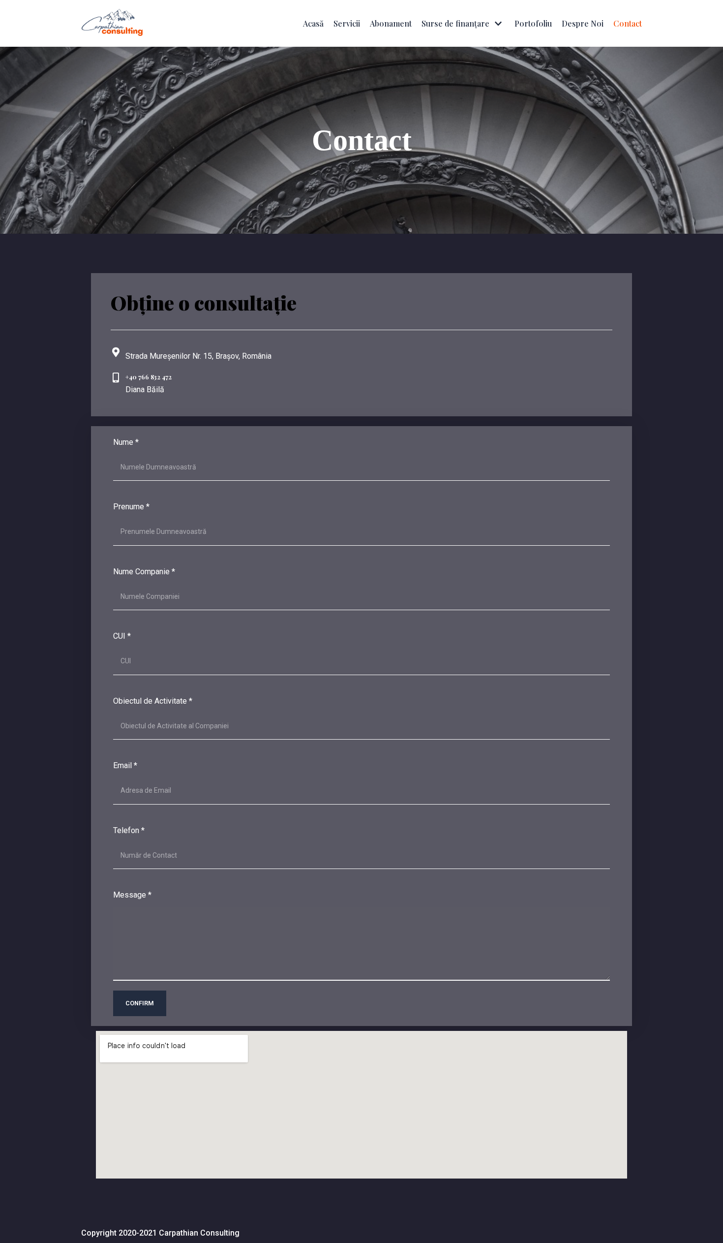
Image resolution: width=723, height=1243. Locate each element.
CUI (122, 636)
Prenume (131, 506)
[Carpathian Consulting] (112, 23)
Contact (627, 23)
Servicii (346, 23)
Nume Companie (144, 571)
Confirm (139, 1003)
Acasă (313, 23)
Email (125, 765)
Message (132, 895)
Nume (126, 442)
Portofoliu (533, 23)
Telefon (129, 830)
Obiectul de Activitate (152, 701)
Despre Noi (582, 23)
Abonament (391, 23)
